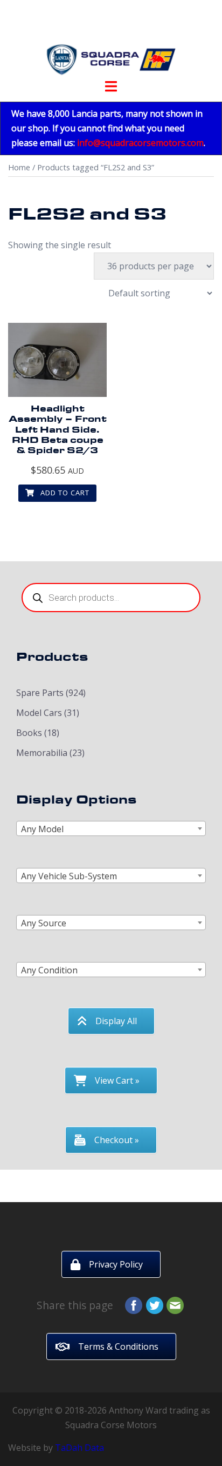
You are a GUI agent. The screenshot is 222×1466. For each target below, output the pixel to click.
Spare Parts (40, 693)
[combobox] (111, 828)
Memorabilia (41, 753)
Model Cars (39, 713)
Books (29, 733)
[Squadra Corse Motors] (111, 42)
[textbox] (111, 829)
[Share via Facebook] (133, 1304)
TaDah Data (79, 1448)
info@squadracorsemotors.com (140, 143)
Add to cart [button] (63, 492)
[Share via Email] (175, 1304)
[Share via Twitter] (154, 1304)
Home (19, 167)
